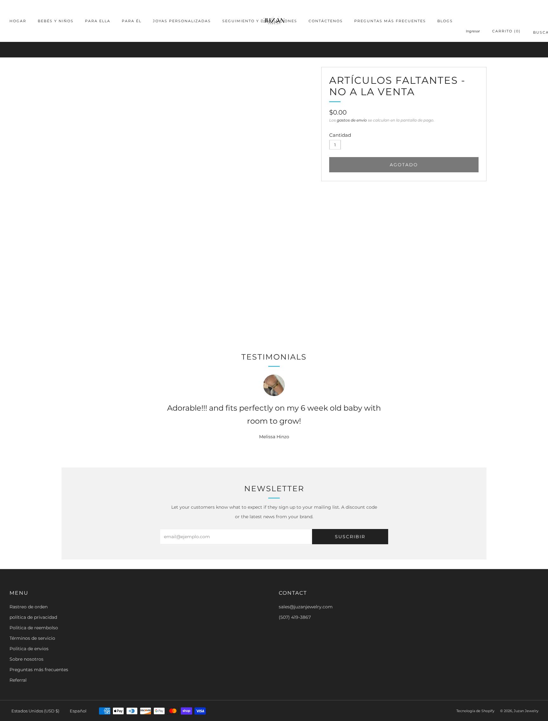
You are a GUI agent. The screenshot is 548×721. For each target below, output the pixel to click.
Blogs (445, 21)
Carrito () (506, 31)
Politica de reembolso (34, 628)
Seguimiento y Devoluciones (259, 21)
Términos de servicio (32, 638)
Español (78, 711)
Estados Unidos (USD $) (35, 711)
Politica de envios (29, 649)
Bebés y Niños (56, 21)
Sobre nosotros (26, 659)
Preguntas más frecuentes (390, 21)
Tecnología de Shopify (475, 711)
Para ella (97, 21)
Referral (18, 680)
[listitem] (274, 49)
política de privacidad (33, 617)
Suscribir (350, 536)
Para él (131, 21)
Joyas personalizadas (182, 21)
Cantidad (340, 135)
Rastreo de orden (29, 607)
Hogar (18, 21)
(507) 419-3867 (295, 617)
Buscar (535, 33)
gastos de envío (352, 120)
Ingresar (473, 31)
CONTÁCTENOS (326, 21)
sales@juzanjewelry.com (306, 607)
